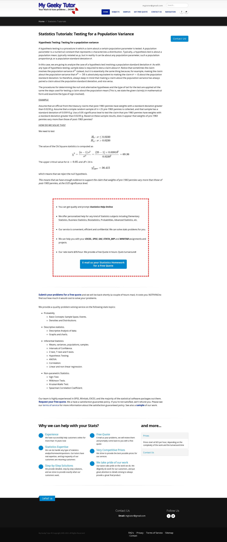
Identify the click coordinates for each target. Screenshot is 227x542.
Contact (133, 535)
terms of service (51, 405)
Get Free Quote (141, 12)
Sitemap (169, 532)
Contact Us (156, 12)
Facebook (182, 12)
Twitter (186, 12)
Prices (146, 435)
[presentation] (80, 55)
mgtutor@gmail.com (135, 515)
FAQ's (131, 532)
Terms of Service (154, 532)
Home (105, 12)
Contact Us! (179, 38)
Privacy (139, 532)
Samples (126, 12)
